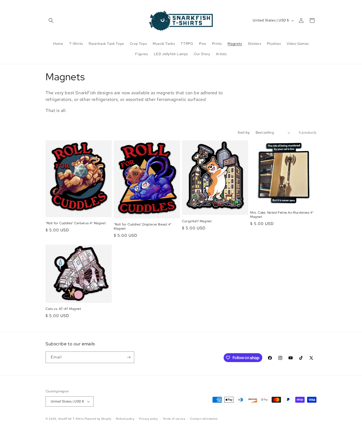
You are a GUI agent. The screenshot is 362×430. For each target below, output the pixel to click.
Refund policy (125, 418)
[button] (51, 20)
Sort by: (244, 132)
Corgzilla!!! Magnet (197, 221)
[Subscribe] (128, 357)
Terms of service (174, 418)
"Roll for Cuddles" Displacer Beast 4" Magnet (142, 227)
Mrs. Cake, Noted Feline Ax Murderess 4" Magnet (281, 215)
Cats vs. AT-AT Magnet (63, 309)
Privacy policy (148, 418)
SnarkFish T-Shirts (71, 418)
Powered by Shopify (98, 418)
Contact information (203, 418)
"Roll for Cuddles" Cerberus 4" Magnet (76, 223)
